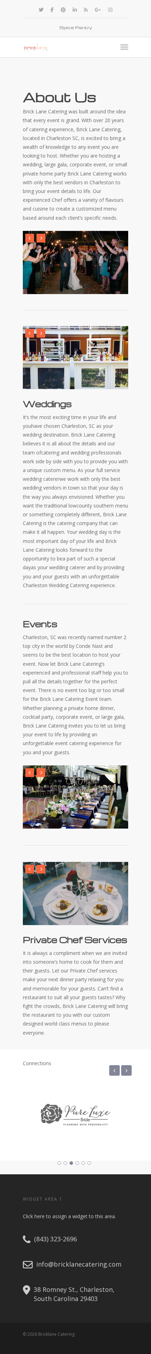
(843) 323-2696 (55, 1239)
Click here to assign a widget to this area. (69, 1216)
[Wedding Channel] (96, 1138)
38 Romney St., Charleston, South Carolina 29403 (74, 1293)
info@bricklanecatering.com (79, 1264)
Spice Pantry (75, 27)
